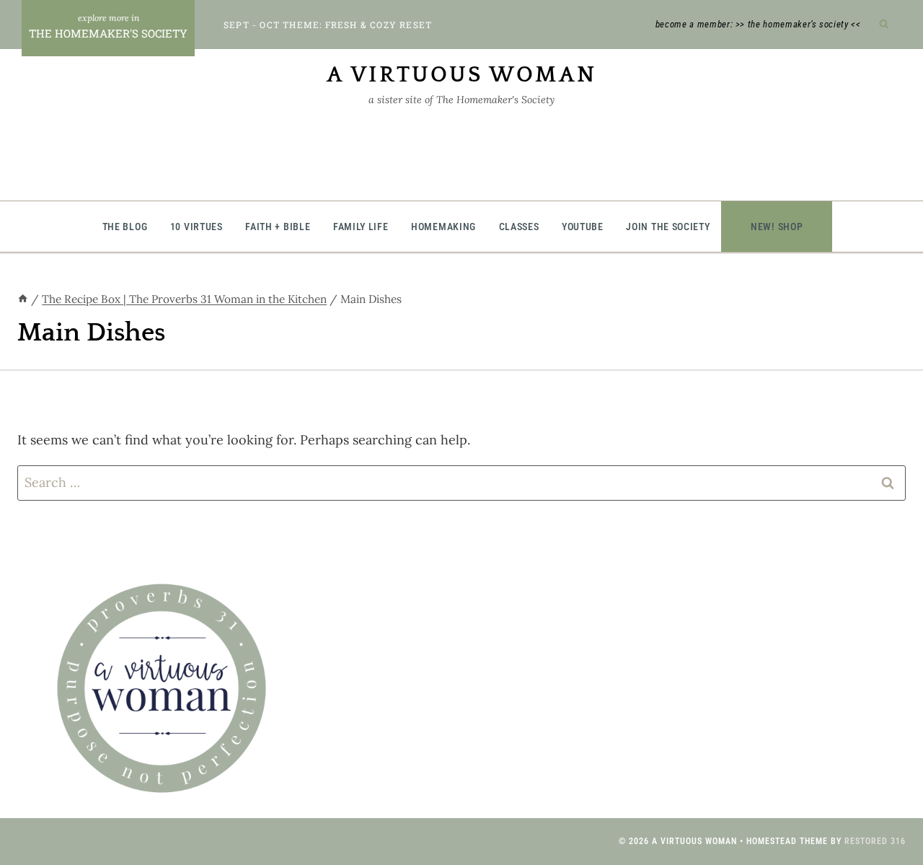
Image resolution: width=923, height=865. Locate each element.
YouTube (583, 226)
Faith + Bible (277, 226)
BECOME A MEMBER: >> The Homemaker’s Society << (758, 24)
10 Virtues (196, 226)
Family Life (361, 226)
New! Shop (777, 226)
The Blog (125, 226)
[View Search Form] (884, 24)
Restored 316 (875, 841)
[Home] (22, 299)
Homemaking (443, 226)
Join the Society (668, 226)
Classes (519, 226)
